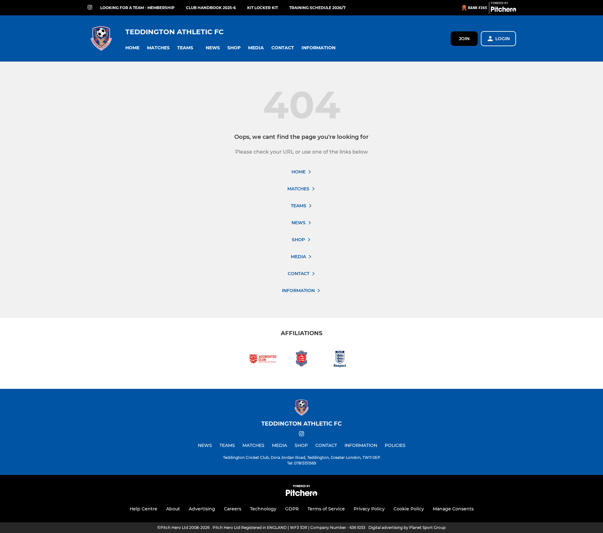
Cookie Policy (409, 509)
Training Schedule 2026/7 (317, 7)
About (173, 509)
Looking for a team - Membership (137, 7)
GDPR (292, 509)
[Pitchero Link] (503, 10)
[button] (132, 48)
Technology (263, 509)
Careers (232, 509)
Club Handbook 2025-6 (211, 7)
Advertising (202, 509)
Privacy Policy (369, 509)
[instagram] (90, 8)
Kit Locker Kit (262, 7)
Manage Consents (453, 509)
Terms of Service (326, 509)
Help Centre (143, 509)
